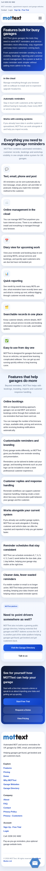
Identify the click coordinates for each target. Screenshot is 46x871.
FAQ (5, 804)
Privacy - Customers (12, 816)
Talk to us (23, 656)
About (6, 800)
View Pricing (23, 718)
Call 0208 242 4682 (8, 2)
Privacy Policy (10, 812)
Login (10, 10)
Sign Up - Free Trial (21, 10)
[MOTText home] (12, 18)
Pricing (6, 772)
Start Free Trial (23, 701)
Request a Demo (23, 710)
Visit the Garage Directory (23, 648)
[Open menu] (40, 18)
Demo (6, 776)
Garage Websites (11, 784)
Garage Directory (11, 788)
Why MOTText (9, 780)
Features (7, 768)
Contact (4, 10)
